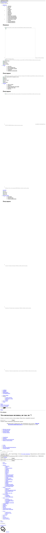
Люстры (9, 66)
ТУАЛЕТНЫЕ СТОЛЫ (9, 479)
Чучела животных (12, 198)
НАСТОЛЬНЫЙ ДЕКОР (9, 486)
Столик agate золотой (15, 27)
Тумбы (9, 10)
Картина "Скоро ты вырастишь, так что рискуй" (15, 370)
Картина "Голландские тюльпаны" (12, 307)
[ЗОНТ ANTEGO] (13, 59)
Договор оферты (6, 448)
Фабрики (5, 438)
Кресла (9, 7)
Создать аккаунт (3, 525)
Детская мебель (11, 21)
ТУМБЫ (6, 480)
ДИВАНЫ (7, 469)
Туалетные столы (12, 19)
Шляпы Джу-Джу (11, 87)
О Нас (4, 445)
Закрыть (1, 521)
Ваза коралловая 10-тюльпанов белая (21, 93)
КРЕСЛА (6, 471)
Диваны (9, 6)
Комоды (9, 12)
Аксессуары (10, 84)
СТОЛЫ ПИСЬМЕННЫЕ (9, 476)
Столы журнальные (12, 18)
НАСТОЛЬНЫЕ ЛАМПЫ (9, 500)
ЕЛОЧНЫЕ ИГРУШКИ (9, 484)
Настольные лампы (12, 68)
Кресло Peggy (38, 57)
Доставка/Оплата (6, 430)
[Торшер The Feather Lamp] (13, 75)
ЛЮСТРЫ (7, 498)
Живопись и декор (9, 398)
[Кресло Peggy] (20, 57)
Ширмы (9, 14)
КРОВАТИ (7, 472)
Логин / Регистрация (6, 518)
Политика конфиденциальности (9, 447)
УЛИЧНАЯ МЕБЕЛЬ (8, 481)
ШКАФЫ (6, 483)
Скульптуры (10, 197)
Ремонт (6, 399)
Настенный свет (11, 67)
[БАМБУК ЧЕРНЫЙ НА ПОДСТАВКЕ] (20, 124)
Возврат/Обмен (6, 431)
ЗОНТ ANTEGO (25, 59)
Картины (10, 196)
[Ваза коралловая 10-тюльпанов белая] (9, 93)
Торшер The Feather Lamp (27, 75)
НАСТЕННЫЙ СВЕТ (8, 499)
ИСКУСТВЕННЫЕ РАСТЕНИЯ (10, 490)
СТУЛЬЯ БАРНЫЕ (8, 478)
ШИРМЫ (6, 482)
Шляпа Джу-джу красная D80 (11, 188)
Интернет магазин (6, 429)
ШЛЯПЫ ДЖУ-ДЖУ (8, 493)
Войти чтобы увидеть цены (26, 27)
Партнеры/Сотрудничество (8, 439)
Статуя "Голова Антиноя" (10, 265)
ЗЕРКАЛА (7, 489)
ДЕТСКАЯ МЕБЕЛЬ (8, 468)
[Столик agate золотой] (8, 27)
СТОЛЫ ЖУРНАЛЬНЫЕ (9, 474)
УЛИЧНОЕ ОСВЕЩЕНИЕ (9, 502)
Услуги (4, 446)
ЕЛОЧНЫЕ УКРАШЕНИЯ (9, 485)
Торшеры (10, 69)
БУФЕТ (6, 467)
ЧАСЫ (6, 492)
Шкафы (9, 11)
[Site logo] (3, 1)
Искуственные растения (13, 86)
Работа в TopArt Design (7, 440)
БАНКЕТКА (7, 466)
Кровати (9, 9)
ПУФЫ (6, 473)
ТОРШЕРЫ (7, 501)
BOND (5, 457)
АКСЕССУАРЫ (7, 488)
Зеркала (9, 85)
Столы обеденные (12, 15)
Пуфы (9, 8)
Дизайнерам (5, 437)
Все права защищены (25, 453)
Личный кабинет (6, 432)
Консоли (10, 13)
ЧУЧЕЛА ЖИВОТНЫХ (9, 496)
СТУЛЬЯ (6, 477)
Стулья (9, 20)
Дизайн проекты (8, 397)
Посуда (9, 88)
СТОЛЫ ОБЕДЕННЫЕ (9, 475)
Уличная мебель (11, 22)
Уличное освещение (12, 70)
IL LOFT (4, 190)
